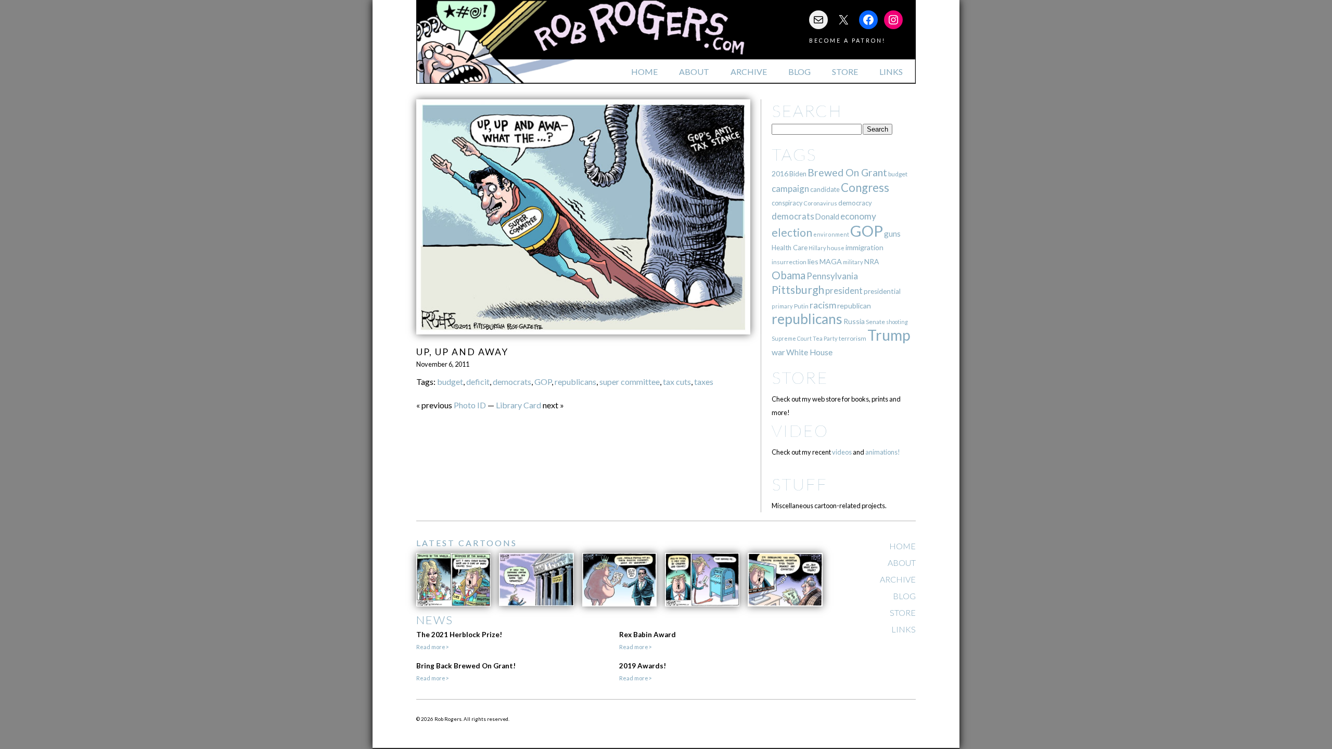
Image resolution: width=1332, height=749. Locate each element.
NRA (871, 261)
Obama (788, 275)
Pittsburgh (798, 289)
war (778, 352)
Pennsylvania (832, 275)
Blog (799, 71)
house (835, 247)
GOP (543, 381)
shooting (897, 321)
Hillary (817, 247)
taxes (703, 381)
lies (813, 261)
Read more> (432, 646)
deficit (478, 381)
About (694, 71)
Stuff (799, 484)
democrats (512, 381)
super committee (629, 381)
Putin (801, 306)
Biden (797, 174)
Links (891, 71)
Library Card (518, 405)
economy (858, 216)
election (792, 232)
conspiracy (787, 203)
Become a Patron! (847, 40)
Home (644, 71)
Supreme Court (792, 338)
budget (450, 381)
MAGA (830, 261)
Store (845, 71)
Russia (854, 321)
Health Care (790, 247)
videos (842, 452)
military (853, 262)
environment (831, 234)
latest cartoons (466, 543)
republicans (575, 381)
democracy (855, 203)
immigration (864, 247)
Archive (749, 71)
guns (892, 233)
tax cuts (677, 381)
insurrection (789, 262)
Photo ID (470, 405)
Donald (827, 216)
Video (800, 430)
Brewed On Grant (847, 172)
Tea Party (825, 338)
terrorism (852, 338)
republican (854, 305)
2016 (780, 173)
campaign (790, 188)
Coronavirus (820, 203)
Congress (865, 187)
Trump (889, 335)
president (844, 291)
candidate (825, 189)
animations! (882, 452)
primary (782, 306)
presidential (882, 291)
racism (823, 305)
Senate (875, 322)
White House (809, 352)
